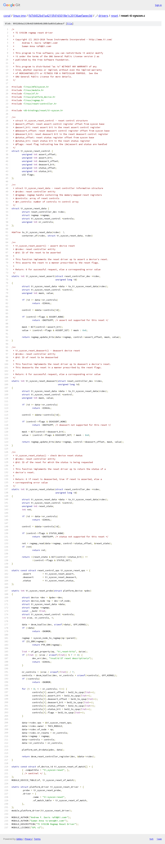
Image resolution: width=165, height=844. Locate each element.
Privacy (28, 838)
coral (7, 16)
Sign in (158, 5)
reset (114, 16)
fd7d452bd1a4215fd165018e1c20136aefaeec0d (60, 16)
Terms (37, 838)
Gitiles (19, 838)
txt (151, 838)
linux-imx (19, 16)
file (69, 23)
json (159, 838)
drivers (103, 16)
